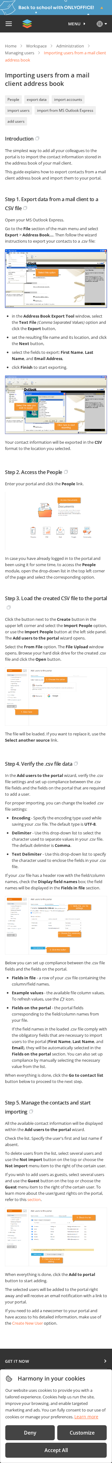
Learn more (86, 1417)
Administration (70, 46)
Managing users (19, 53)
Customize (82, 1432)
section (34, 1199)
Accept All (56, 1450)
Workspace (36, 46)
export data (37, 99)
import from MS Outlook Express (65, 110)
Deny (30, 1432)
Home (10, 46)
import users (18, 110)
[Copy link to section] (37, 138)
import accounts (68, 99)
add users (16, 121)
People (13, 99)
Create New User (27, 1323)
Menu (74, 24)
